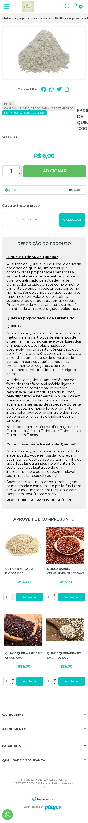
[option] (26, 18)
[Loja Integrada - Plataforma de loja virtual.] (44, 799)
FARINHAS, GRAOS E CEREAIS (24, 112)
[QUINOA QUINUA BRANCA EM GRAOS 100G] (65, 649)
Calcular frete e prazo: (21, 206)
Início (8, 103)
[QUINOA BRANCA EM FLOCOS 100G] (23, 564)
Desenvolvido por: (33, 806)
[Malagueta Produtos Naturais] (28, 6)
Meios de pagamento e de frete (26, 18)
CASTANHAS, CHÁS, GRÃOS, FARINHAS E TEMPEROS (38, 108)
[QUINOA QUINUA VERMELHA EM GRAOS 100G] (65, 564)
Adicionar (55, 171)
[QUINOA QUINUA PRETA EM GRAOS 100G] (23, 649)
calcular (72, 220)
